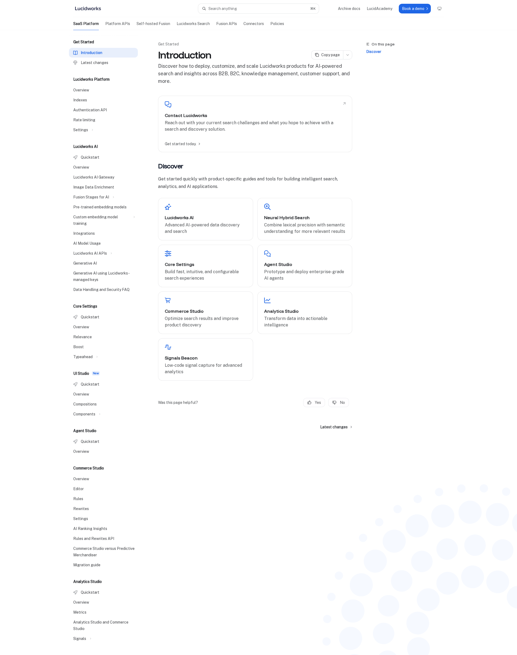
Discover (373, 51)
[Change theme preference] (439, 8)
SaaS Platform (86, 24)
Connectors (253, 24)
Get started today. (180, 144)
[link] (255, 124)
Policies (277, 24)
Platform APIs (117, 24)
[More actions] (347, 54)
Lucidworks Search (193, 24)
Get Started (168, 44)
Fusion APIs (226, 24)
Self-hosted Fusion (153, 24)
